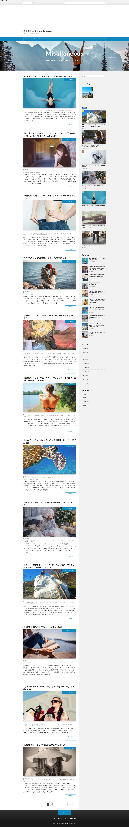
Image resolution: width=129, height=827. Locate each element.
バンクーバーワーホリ (37, 292)
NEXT (71, 804)
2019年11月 (86, 367)
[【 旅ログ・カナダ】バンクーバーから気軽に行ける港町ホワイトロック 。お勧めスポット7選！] (85, 326)
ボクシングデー (31, 725)
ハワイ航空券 (42, 353)
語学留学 (38, 172)
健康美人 (30, 234)
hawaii (26, 477)
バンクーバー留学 (62, 233)
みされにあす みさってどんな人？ (89, 99)
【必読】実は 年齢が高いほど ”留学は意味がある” (44, 745)
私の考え (71, 79)
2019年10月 (86, 371)
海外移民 (25, 294)
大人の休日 (59, 353)
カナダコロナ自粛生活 (32, 233)
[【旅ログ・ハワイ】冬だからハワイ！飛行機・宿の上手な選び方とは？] (85, 310)
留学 (26, 172)
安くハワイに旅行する (29, 479)
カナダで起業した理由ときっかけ (89, 245)
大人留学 (44, 779)
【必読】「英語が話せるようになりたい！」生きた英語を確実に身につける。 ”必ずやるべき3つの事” (97, 268)
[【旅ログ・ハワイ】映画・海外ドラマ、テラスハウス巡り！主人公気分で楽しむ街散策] (85, 302)
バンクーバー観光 (70, 602)
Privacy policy (73, 818)
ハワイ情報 (36, 353)
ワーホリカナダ (62, 292)
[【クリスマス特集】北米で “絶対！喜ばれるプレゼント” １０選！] (85, 318)
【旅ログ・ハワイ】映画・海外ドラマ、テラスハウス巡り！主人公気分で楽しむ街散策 (97, 301)
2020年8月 (85, 352)
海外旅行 (69, 353)
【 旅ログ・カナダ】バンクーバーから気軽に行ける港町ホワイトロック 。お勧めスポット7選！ (97, 325)
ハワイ (26, 353)
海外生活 (34, 234)
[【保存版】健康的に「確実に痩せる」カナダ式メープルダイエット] (85, 277)
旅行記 (71, 321)
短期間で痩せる (44, 234)
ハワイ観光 (47, 353)
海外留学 (39, 234)
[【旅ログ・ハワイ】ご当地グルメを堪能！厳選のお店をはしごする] (85, 293)
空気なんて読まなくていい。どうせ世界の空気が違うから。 (57, 2)
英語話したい (32, 172)
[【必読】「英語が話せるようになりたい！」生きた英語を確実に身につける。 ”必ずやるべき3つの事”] (85, 269)
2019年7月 (85, 379)
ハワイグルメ (30, 353)
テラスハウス (52, 415)
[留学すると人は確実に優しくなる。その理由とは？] (85, 285)
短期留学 (70, 779)
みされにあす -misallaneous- (37, 31)
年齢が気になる (49, 779)
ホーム (54, 818)
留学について (70, 139)
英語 (28, 172)
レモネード (25, 234)
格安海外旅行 (64, 353)
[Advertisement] (64, 16)
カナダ (26, 233)
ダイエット (45, 233)
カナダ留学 (40, 233)
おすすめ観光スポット (29, 602)
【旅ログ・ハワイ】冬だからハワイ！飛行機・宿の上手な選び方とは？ (96, 309)
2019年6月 (85, 383)
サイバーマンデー (42, 724)
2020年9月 (85, 348)
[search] (104, 3)
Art (66, 818)
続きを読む (70, 124)
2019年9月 (85, 375)
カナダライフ (70, 201)
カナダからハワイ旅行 (44, 415)
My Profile (33, 38)
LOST (26, 415)
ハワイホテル (37, 477)
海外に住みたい (56, 779)
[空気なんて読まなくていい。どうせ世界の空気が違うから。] (85, 261)
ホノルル (65, 415)
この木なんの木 (36, 415)
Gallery (40, 38)
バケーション (53, 353)
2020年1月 (85, 359)
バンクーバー (56, 233)
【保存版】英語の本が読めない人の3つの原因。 (43, 627)
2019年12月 (86, 363)
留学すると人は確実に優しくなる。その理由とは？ (45, 258)
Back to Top (64, 812)
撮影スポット (70, 415)
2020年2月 (85, 356)
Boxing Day (32, 724)
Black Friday (27, 724)
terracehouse (30, 415)
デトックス (50, 233)
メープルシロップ (70, 233)
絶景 (35, 603)
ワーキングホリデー (55, 292)
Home (26, 38)
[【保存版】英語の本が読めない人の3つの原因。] (85, 334)
